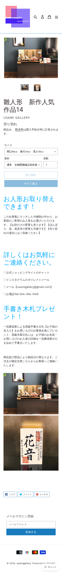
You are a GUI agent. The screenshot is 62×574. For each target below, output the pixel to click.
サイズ (8, 145)
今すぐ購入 (31, 183)
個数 (45, 158)
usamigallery (24, 563)
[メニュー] (56, 16)
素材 (6, 158)
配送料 (19, 129)
